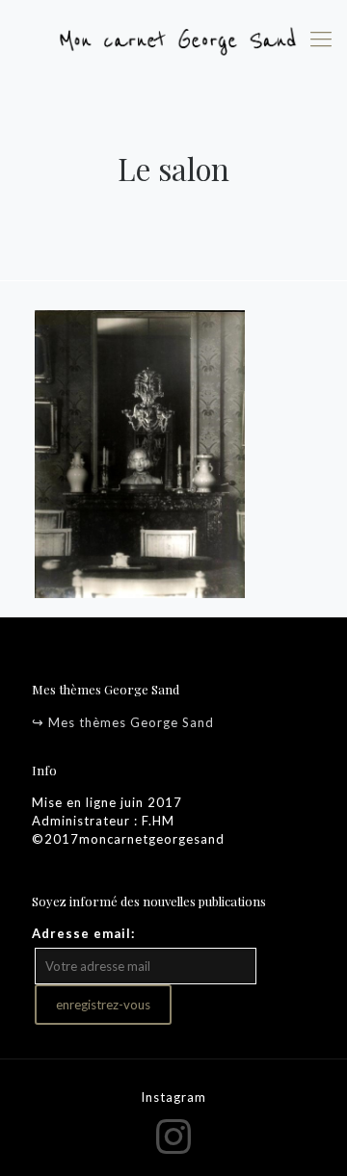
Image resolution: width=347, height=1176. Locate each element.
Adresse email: (83, 933)
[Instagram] (174, 1135)
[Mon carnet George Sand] (173, 38)
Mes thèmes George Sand (131, 722)
